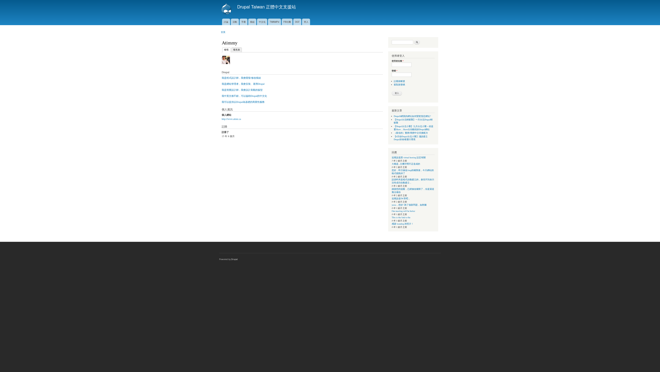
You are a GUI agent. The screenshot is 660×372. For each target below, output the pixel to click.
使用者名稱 (398, 61)
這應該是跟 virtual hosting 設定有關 (409, 157)
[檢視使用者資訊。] (226, 65)
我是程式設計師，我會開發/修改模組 (241, 77)
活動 (235, 21)
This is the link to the (401, 217)
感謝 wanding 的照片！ (403, 223)
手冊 (243, 21)
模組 (252, 21)
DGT (297, 21)
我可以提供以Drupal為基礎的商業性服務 (243, 102)
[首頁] (227, 9)
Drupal (234, 259)
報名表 (236, 49)
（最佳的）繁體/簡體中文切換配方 (411, 132)
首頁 (223, 32)
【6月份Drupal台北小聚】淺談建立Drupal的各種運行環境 (411, 138)
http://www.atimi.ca (231, 119)
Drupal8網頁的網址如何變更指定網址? (412, 116)
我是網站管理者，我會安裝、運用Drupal (243, 83)
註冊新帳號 (399, 81)
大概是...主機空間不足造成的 (406, 163)
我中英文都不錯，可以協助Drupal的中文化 (244, 95)
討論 (226, 21)
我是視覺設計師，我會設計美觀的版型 (242, 89)
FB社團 (287, 21)
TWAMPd (274, 21)
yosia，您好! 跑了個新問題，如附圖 (409, 204)
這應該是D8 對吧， (401, 198)
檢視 (226, 49)
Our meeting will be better (403, 211)
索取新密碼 (399, 84)
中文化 (262, 21)
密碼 (394, 70)
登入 (306, 21)
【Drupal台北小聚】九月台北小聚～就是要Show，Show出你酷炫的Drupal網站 (413, 128)
